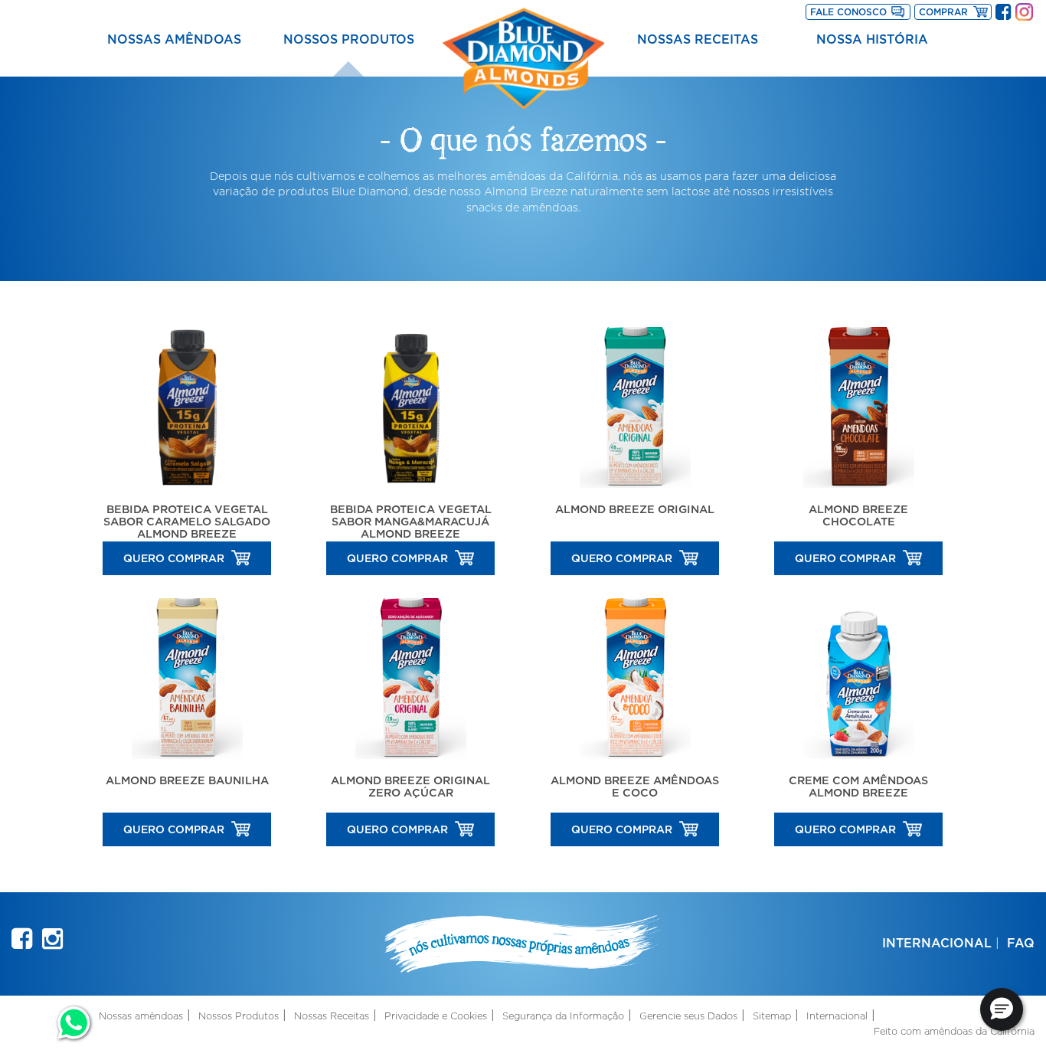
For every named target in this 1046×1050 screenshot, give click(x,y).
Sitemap (772, 1016)
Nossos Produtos (348, 39)
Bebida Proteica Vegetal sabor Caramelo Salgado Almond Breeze (186, 521)
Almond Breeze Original (634, 509)
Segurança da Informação (563, 1016)
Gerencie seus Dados (688, 1016)
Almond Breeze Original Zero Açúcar (410, 786)
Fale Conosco (848, 12)
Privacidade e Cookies (435, 1016)
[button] (1001, 1009)
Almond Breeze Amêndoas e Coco (635, 786)
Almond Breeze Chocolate (858, 515)
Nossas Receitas (697, 39)
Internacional (937, 943)
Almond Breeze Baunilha (187, 780)
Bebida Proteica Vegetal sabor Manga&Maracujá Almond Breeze (411, 521)
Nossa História (872, 39)
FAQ (1021, 943)
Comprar (955, 11)
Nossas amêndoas (174, 39)
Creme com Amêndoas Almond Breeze (858, 786)
